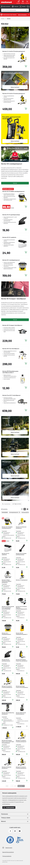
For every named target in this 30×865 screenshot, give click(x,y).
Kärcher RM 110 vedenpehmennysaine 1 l (21, 634)
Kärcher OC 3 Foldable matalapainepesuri (7, 527)
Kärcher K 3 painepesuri (22, 580)
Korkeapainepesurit (13, 512)
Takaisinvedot (8, 847)
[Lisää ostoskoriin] (26, 66)
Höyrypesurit (6, 483)
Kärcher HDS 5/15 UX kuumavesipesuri (21, 713)
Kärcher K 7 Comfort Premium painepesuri (21, 767)
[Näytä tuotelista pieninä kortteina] (25, 509)
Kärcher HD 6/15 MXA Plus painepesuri (8, 713)
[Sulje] (29, 15)
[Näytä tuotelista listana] (27, 509)
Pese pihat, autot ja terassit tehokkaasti (11, 117)
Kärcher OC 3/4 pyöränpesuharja (6, 660)
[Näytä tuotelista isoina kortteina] (22, 509)
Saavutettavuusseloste (8, 852)
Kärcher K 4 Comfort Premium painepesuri (21, 741)
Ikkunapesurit (6, 461)
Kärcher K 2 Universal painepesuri (21, 527)
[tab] (15, 6)
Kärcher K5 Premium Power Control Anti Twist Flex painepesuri (8, 741)
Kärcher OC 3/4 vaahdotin (5, 554)
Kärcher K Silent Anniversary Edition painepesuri (6, 581)
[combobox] (13, 10)
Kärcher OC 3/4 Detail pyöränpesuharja (21, 554)
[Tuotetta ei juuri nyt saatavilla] (27, 726)
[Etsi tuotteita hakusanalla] (27, 10)
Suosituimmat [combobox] (7, 504)
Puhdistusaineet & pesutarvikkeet (12, 73)
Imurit (4, 440)
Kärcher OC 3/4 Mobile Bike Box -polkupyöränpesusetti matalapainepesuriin (21, 608)
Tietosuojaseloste (6, 856)
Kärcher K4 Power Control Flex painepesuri (22, 687)
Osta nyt (15, 183)
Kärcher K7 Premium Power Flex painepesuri (21, 660)
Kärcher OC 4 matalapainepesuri (6, 634)
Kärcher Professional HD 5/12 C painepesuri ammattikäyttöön (8, 608)
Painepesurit (6, 418)
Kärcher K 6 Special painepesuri (6, 767)
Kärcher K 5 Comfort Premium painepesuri (7, 687)
